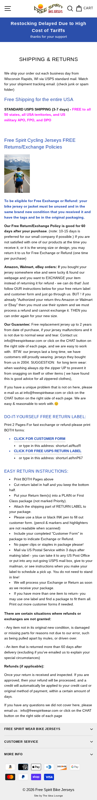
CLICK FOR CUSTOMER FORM (39, 439)
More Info (13, 754)
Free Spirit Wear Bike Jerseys (32, 729)
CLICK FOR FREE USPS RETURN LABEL (48, 451)
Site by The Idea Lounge (48, 795)
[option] (48, 30)
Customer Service (21, 741)
